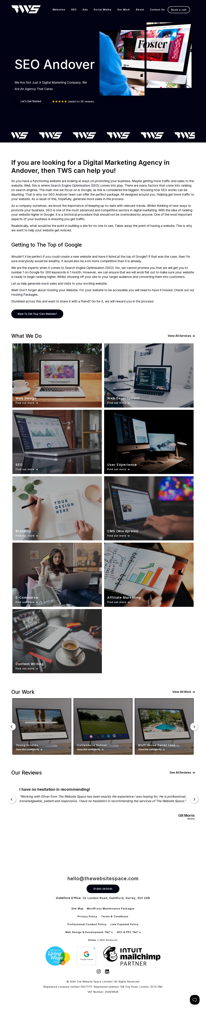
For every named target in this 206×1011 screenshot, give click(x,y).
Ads (85, 9)
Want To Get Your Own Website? (37, 313)
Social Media (102, 9)
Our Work (123, 9)
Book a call (178, 9)
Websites (58, 9)
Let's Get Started (31, 101)
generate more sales (42, 283)
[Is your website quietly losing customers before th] (20, 852)
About (140, 9)
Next (194, 727)
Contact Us (157, 9)
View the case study (27, 749)
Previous (12, 727)
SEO (74, 9)
